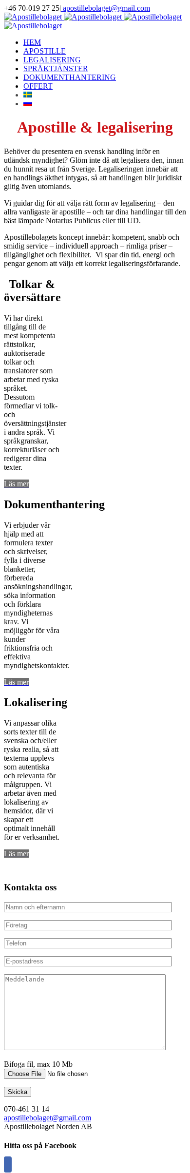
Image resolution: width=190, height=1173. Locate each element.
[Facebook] (8, 1164)
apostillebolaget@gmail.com (105, 8)
